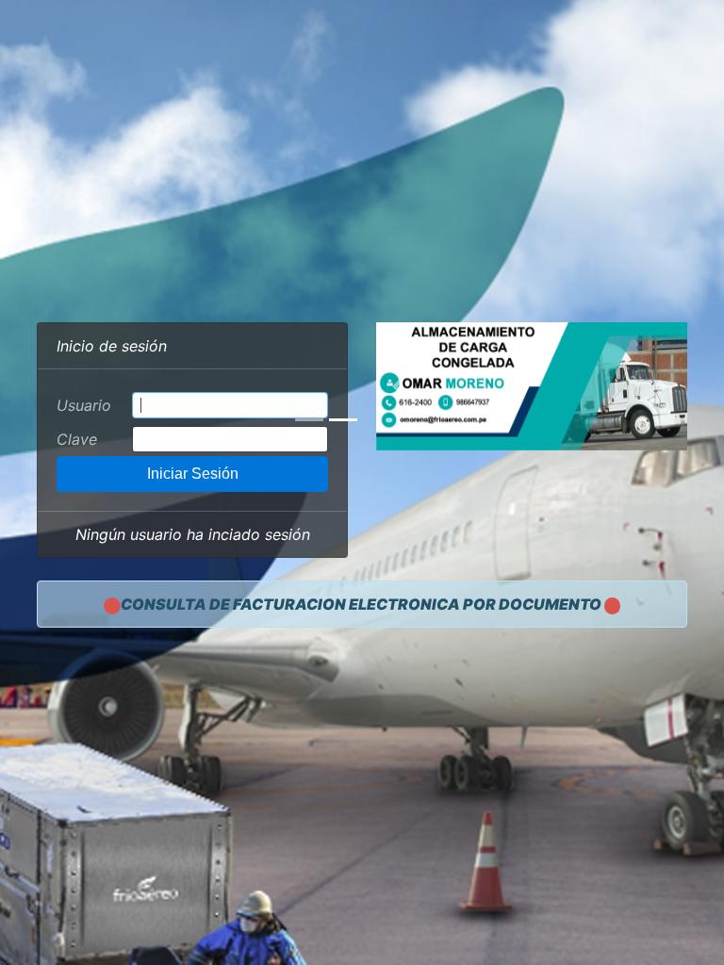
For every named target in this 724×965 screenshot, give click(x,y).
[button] (399, 386)
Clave (77, 439)
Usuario (84, 405)
